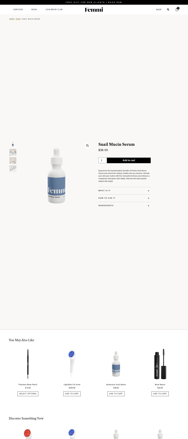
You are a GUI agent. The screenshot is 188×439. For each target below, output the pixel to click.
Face (18, 19)
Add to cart (129, 160)
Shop (11, 19)
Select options (27, 394)
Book (34, 9)
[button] (87, 145)
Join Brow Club (54, 9)
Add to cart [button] (72, 394)
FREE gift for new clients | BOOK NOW (94, 2)
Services (18, 9)
